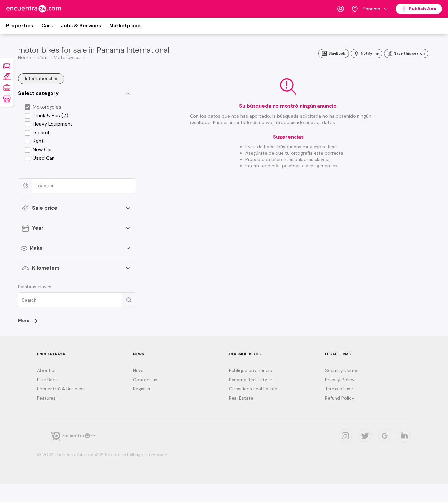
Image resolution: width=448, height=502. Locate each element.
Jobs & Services (81, 25)
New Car (42, 149)
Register (142, 389)
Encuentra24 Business (61, 389)
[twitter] (365, 435)
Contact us (145, 379)
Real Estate (241, 398)
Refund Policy (339, 398)
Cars (47, 25)
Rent (38, 141)
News (139, 370)
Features (46, 398)
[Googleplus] (384, 435)
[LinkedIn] (404, 436)
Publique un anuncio (250, 370)
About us (47, 370)
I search (42, 132)
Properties (19, 25)
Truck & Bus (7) (50, 115)
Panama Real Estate (250, 379)
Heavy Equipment (52, 124)
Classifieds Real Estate (253, 389)
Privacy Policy (340, 379)
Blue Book (47, 379)
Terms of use (339, 389)
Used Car (43, 158)
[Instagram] (345, 435)
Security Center (342, 370)
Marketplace (125, 25)
